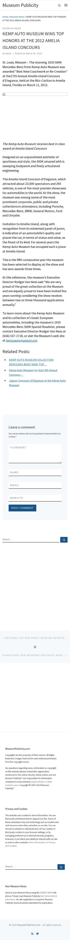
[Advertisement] (35, 584)
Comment (18, 447)
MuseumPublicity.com (29, 925)
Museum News (17, 16)
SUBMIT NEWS (46, 892)
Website (16, 498)
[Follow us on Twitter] (37, 934)
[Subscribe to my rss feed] (32, 934)
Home (5, 16)
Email (14, 485)
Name (14, 472)
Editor (9, 53)
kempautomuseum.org (21, 340)
